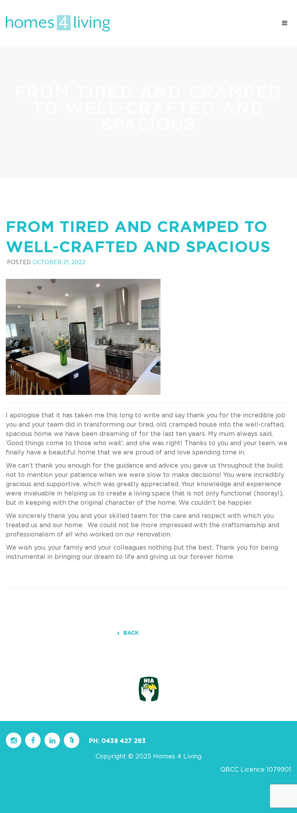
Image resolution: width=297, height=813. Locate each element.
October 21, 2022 (58, 262)
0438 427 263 (123, 741)
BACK (131, 633)
